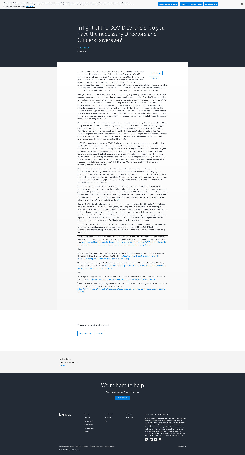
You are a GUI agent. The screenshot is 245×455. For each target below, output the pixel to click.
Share (153, 78)
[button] (146, 439)
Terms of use (78, 446)
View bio (62, 366)
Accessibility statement (109, 446)
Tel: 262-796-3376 (72, 362)
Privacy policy (85, 446)
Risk (106, 421)
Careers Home (129, 418)
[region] (122, 4)
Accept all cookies (211, 4)
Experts (86, 431)
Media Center (88, 424)
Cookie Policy (30, 6)
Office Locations (89, 428)
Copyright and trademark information (66, 446)
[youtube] (155, 439)
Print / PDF (154, 73)
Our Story (87, 418)
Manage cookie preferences (168, 4)
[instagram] (160, 439)
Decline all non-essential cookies (191, 4)
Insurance (108, 418)
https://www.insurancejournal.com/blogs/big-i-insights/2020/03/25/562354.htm (121, 279)
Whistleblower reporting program (96, 446)
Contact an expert (122, 397)
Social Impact (88, 421)
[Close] (242, 4)
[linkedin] (151, 439)
